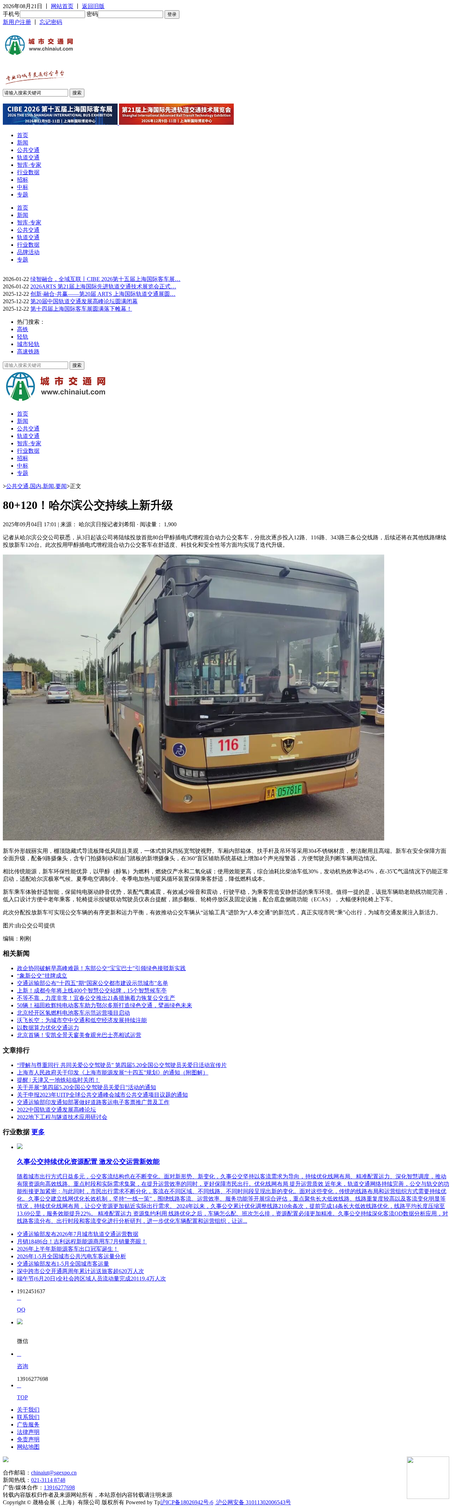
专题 (22, 195)
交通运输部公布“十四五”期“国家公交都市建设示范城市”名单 (92, 983)
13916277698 (59, 1487)
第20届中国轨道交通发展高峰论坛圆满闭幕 (84, 301)
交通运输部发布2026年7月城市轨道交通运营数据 (77, 1234)
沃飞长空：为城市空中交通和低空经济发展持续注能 (82, 1020)
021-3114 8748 (48, 1480)
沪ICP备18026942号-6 (186, 1502)
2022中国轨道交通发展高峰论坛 (56, 1110)
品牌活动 (28, 252)
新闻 (22, 143)
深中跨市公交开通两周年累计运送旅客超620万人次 (80, 1271)
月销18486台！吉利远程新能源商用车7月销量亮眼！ (82, 1241)
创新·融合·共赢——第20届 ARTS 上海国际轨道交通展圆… (103, 294)
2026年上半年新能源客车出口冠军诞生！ (68, 1249)
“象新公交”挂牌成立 (42, 976)
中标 (22, 187)
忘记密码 (51, 22)
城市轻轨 (28, 344)
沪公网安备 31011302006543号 (253, 1502)
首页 (22, 135)
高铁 (22, 329)
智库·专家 (29, 165)
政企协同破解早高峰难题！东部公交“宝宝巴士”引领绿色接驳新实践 (101, 968)
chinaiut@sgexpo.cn (54, 1473)
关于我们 (28, 1410)
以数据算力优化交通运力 (48, 1028)
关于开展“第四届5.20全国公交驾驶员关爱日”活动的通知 (86, 1087)
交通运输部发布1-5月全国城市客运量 (63, 1264)
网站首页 (62, 6)
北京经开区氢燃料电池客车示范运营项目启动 (73, 1013)
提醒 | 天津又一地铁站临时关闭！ (58, 1080)
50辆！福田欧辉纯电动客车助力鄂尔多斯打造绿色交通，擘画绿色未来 (104, 1005)
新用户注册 (17, 22)
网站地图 (28, 1447)
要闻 (61, 486)
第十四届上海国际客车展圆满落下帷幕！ (81, 309)
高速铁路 (28, 351)
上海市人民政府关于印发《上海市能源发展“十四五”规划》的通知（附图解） (112, 1072)
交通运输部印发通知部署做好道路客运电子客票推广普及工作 (93, 1102)
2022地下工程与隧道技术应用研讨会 (62, 1117)
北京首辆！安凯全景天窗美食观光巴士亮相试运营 (79, 1035)
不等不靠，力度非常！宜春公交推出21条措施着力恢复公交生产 (96, 998)
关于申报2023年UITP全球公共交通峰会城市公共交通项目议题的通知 (102, 1095)
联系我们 (28, 1417)
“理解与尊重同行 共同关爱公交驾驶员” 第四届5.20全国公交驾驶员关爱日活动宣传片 (122, 1065)
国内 (35, 486)
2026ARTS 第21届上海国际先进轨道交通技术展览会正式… (103, 286)
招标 (22, 180)
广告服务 (28, 1425)
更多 (38, 1132)
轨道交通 (28, 157)
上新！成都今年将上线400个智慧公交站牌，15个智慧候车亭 (92, 991)
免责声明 (28, 1439)
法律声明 (28, 1432)
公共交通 (28, 150)
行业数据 (28, 172)
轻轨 (22, 337)
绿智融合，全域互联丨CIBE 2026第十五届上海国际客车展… (105, 279)
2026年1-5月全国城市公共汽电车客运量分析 (71, 1256)
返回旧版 (93, 6)
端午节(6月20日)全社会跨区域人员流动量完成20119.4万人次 (91, 1279)
